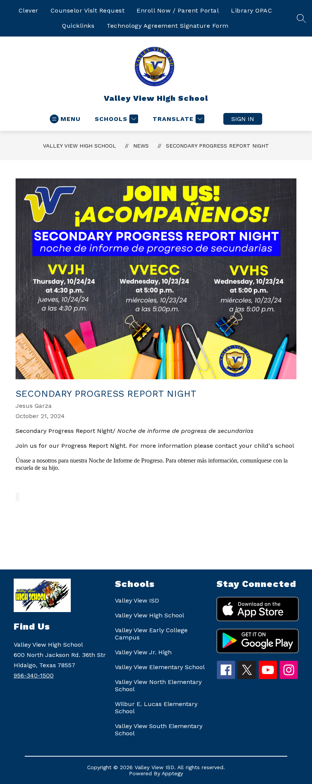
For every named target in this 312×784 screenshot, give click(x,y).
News (141, 146)
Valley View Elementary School (160, 667)
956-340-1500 (34, 675)
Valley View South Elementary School (158, 729)
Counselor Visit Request (88, 10)
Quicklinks (78, 25)
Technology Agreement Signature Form (168, 25)
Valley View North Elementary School (158, 685)
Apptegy (172, 773)
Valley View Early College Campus (151, 634)
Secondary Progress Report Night (217, 146)
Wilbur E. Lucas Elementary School (156, 707)
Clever (28, 10)
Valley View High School (79, 146)
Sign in (242, 118)
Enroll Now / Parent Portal (178, 10)
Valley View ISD (137, 600)
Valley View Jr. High (143, 652)
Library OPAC (251, 10)
